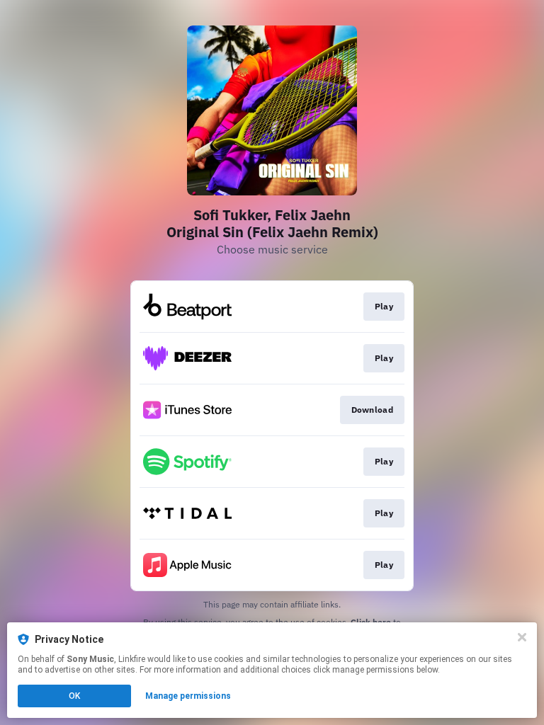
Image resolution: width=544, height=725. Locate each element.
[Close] (522, 637)
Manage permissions (188, 696)
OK (74, 696)
